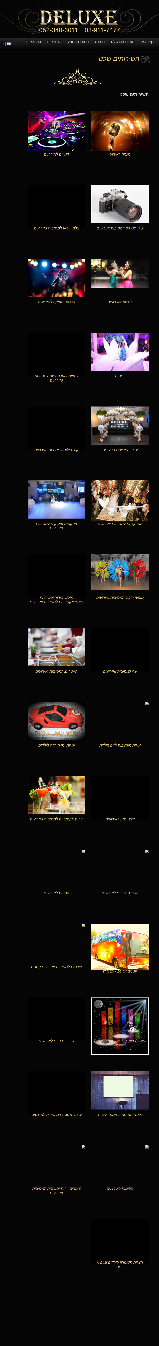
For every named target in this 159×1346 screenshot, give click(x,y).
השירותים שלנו (122, 42)
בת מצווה (33, 42)
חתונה (100, 42)
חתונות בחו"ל (78, 42)
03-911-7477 (102, 29)
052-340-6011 (58, 29)
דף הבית (147, 42)
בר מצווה (54, 42)
